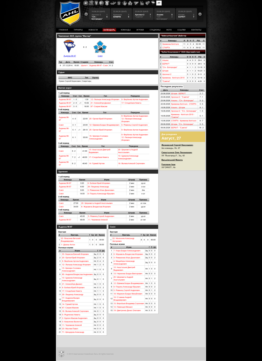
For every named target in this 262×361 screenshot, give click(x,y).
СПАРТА (166, 47)
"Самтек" (166, 81)
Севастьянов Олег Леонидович (176, 152)
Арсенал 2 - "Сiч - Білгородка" (183, 111)
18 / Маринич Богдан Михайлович (128, 293)
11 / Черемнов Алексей (98, 219)
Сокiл (100, 55)
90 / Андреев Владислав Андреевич (77, 274)
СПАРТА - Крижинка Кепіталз (183, 120)
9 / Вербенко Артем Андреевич (134, 99)
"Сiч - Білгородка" (169, 67)
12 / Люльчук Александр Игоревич (105, 99)
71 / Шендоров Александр (73, 332)
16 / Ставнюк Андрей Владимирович (122, 298)
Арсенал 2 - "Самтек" (180, 97)
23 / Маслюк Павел (70, 328)
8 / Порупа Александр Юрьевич (101, 193)
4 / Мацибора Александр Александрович (124, 262)
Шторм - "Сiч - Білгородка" (182, 124)
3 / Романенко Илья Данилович (101, 190)
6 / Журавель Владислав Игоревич (96, 206)
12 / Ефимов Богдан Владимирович (104, 124)
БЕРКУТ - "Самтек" (179, 127)
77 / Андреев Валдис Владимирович (71, 299)
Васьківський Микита (172, 159)
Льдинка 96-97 (70, 55)
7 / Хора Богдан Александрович (127, 250)
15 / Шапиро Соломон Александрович (98, 137)
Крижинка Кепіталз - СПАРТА (183, 104)
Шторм (165, 70)
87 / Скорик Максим (99, 106)
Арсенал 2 (166, 74)
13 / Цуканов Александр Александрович (128, 157)
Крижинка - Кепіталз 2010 (173, 77)
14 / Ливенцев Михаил (123, 306)
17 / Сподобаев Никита (131, 102)
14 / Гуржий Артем (96, 163)
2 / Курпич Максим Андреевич (74, 318)
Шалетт (84, 65)
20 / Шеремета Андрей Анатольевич (128, 151)
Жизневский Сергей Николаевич (177, 144)
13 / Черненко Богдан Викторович (128, 273)
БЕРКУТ (165, 63)
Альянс (165, 60)
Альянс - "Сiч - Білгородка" (182, 100)
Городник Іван (168, 164)
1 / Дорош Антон (68, 244)
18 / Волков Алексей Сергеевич (131, 163)
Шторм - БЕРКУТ (178, 93)
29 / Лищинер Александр (98, 186)
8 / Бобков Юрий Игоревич (99, 183)
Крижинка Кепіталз (171, 44)
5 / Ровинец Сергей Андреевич (134, 124)
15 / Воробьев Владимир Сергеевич (129, 303)
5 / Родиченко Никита (71, 314)
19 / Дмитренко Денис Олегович (127, 310)
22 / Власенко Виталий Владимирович (71, 239)
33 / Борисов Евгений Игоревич (75, 254)
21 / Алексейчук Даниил (101, 102)
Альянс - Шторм (178, 107)
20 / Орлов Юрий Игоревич (100, 118)
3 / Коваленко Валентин (72, 321)
